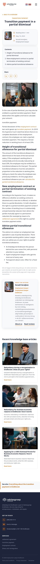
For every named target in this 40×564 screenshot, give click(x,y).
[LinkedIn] (6, 76)
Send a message (12, 524)
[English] (30, 4)
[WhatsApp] (11, 76)
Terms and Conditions (8, 560)
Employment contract (9, 545)
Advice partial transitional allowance (20, 64)
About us (18, 324)
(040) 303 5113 (11, 520)
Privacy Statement (21, 560)
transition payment (24, 129)
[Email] (15, 76)
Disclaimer (31, 560)
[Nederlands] (26, 4)
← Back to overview (9, 14)
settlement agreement (10, 219)
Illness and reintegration (10, 548)
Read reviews (29, 324)
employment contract (28, 127)
